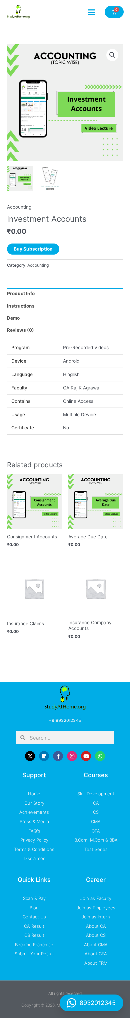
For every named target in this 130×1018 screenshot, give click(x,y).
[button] (91, 11)
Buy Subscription (33, 249)
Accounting (19, 207)
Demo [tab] (13, 318)
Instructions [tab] (21, 306)
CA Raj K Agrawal (81, 387)
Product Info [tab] (21, 293)
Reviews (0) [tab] (20, 330)
